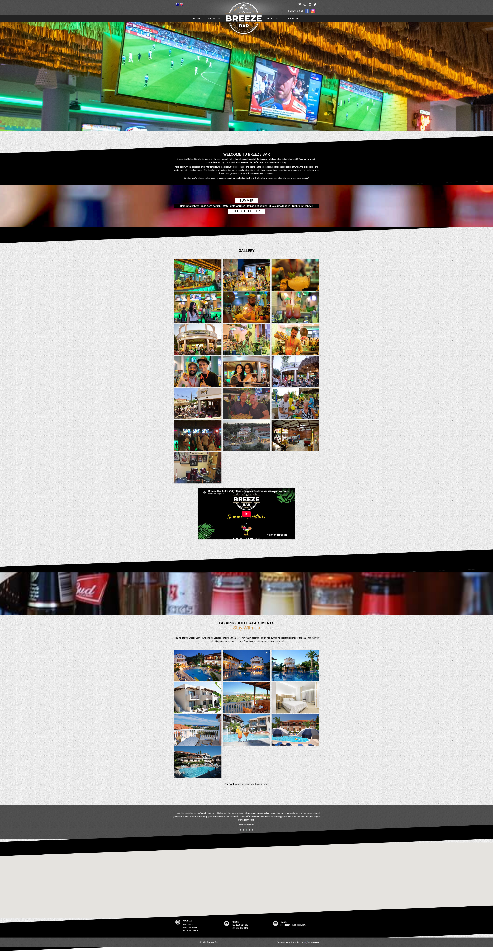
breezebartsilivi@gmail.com (293, 925)
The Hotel (293, 18)
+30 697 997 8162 (240, 928)
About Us (214, 18)
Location (272, 18)
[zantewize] (312, 942)
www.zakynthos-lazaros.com (253, 784)
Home (196, 18)
